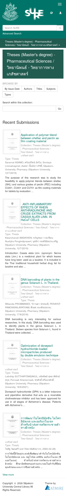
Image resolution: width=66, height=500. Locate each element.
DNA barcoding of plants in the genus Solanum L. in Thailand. (40, 281)
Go (59, 108)
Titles (39, 88)
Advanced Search (12, 33)
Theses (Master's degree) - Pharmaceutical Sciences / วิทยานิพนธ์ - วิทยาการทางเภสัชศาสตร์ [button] (31, 43)
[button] (51, 13)
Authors (28, 88)
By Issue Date (12, 88)
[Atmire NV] (54, 487)
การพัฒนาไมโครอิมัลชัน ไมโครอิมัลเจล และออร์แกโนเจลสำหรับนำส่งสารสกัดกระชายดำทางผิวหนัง (41, 423)
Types (8, 94)
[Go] (60, 28)
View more (8, 474)
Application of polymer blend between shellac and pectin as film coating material (40, 138)
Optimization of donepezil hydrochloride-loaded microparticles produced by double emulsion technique (39, 350)
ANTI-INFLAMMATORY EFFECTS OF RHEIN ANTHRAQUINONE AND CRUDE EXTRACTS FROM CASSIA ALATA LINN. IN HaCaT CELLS (38, 212)
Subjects (51, 88)
